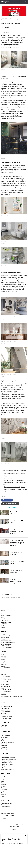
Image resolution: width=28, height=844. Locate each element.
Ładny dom (5, 824)
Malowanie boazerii (6, 640)
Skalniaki (3, 678)
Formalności (4, 619)
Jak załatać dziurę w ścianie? (8, 759)
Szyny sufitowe (5, 744)
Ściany (3, 625)
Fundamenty (4, 623)
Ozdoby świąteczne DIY (7, 710)
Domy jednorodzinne (6, 803)
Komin (2, 612)
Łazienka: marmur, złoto (10, 478)
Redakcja (3, 818)
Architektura (16, 826)
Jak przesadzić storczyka (8, 757)
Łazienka (3, 656)
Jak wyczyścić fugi (6, 761)
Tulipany (3, 781)
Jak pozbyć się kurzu (6, 762)
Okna (2, 614)
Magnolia (3, 694)
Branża (3, 805)
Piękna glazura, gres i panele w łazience (14, 473)
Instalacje (3, 627)
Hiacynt (3, 776)
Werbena (3, 794)
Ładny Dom (4, 725)
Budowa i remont (13, 824)
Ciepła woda (4, 620)
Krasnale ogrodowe (6, 691)
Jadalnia (3, 662)
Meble (2, 705)
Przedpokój (4, 661)
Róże (2, 779)
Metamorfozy (4, 664)
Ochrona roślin (5, 681)
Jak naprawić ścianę (6, 766)
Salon (2, 654)
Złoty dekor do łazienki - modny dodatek (14, 487)
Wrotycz (3, 693)
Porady (3, 608)
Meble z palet (4, 683)
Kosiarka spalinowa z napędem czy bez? (11, 696)
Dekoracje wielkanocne (7, 716)
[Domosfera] (5, 2)
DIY (2, 767)
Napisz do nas (5, 817)
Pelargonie (4, 789)
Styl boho (3, 666)
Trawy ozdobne (5, 698)
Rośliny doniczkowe (6, 679)
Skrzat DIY (4, 756)
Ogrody (19, 824)
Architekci (3, 713)
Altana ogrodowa (5, 676)
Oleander (3, 783)
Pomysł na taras (5, 806)
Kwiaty (3, 796)
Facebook (14, 829)
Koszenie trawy (5, 684)
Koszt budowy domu (6, 615)
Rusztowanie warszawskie (8, 642)
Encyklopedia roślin (6, 689)
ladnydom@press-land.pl (7, 813)
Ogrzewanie (4, 739)
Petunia (3, 793)
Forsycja (3, 788)
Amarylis (3, 784)
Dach (2, 617)
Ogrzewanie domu (6, 622)
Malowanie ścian (5, 637)
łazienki (10, 18)
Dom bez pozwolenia (6, 734)
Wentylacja (4, 745)
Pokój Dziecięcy (5, 708)
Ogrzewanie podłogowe (7, 742)
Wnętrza (24, 824)
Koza (2, 740)
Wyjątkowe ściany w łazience (11, 476)
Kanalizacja (4, 747)
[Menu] (26, 2)
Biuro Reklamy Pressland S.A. (9, 815)
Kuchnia (3, 659)
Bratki (2, 791)
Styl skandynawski (6, 667)
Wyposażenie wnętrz (6, 706)
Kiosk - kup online (14, 8)
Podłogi (3, 634)
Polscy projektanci (6, 711)
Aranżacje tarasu (5, 686)
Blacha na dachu (5, 645)
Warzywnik (4, 688)
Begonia (3, 778)
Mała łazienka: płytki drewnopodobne (14, 480)
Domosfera (4, 18)
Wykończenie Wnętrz (6, 636)
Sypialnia (3, 657)
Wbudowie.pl (4, 737)
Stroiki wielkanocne (6, 718)
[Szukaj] (22, 2)
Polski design (4, 715)
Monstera (3, 674)
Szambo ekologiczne (6, 647)
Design (10, 826)
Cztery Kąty (4, 727)
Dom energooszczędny (7, 749)
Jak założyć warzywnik (7, 764)
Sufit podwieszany (6, 644)
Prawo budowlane (5, 735)
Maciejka (3, 786)
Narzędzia (3, 639)
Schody (3, 610)
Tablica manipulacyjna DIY (7, 769)
